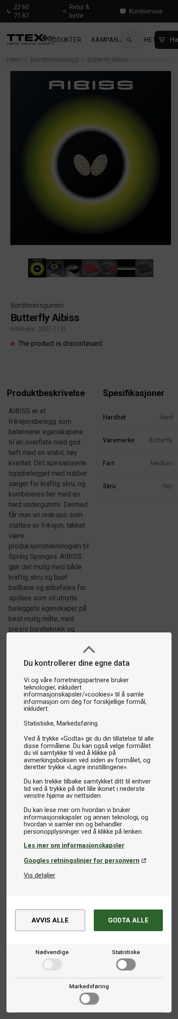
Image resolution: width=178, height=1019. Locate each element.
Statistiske (126, 951)
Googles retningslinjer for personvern (82, 860)
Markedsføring (89, 986)
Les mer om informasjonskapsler (74, 845)
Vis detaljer (39, 875)
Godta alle (128, 920)
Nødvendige (52, 951)
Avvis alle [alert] (50, 920)
